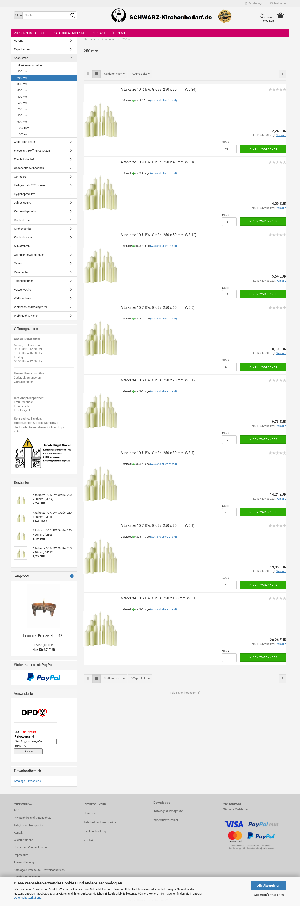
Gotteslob (20, 176)
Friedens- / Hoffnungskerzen (32, 150)
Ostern (18, 263)
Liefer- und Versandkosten (30, 847)
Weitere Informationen (268, 895)
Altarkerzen (21, 58)
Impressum (21, 855)
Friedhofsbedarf (24, 159)
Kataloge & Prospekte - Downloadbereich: (39, 870)
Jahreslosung (22, 202)
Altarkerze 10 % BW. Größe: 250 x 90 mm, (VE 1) (158, 525)
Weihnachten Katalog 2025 (30, 307)
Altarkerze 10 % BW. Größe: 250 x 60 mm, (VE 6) (158, 307)
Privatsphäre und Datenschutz (32, 817)
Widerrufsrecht (23, 840)
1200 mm (23, 134)
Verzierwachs (22, 289)
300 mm (22, 84)
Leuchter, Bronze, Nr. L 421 (43, 636)
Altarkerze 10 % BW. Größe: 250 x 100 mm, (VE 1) (159, 598)
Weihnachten (22, 298)
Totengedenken (23, 280)
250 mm (22, 77)
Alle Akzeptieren (268, 885)
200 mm (22, 71)
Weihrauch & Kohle (26, 315)
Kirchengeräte (22, 228)
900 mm (22, 121)
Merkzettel (279, 3)
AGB (16, 810)
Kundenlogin (255, 3)
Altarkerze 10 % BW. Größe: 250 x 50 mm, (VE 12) (159, 235)
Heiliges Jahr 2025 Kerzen (30, 185)
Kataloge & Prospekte (70, 33)
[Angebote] (72, 576)
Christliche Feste (24, 141)
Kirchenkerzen (23, 237)
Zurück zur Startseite (30, 33)
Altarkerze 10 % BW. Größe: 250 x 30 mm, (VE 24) (159, 89)
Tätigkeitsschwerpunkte (29, 825)
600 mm (22, 103)
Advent (18, 40)
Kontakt (99, 33)
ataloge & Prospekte (169, 811)
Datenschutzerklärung (27, 897)
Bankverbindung (24, 862)
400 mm (22, 90)
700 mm (22, 109)
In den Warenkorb (263, 148)
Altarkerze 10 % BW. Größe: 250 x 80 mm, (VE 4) (158, 453)
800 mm (22, 115)
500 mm (22, 96)
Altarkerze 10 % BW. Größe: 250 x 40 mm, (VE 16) (159, 162)
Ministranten (22, 246)
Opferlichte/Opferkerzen (29, 254)
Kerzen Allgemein (25, 211)
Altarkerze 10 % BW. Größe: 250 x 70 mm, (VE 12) (159, 380)
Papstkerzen (22, 49)
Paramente (21, 272)
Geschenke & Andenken (29, 168)
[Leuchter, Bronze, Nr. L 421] (43, 606)
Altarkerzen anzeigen (30, 65)
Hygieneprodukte (24, 194)
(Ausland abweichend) (163, 100)
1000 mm (23, 128)
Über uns (118, 33)
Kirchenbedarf (23, 220)
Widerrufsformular (165, 820)
